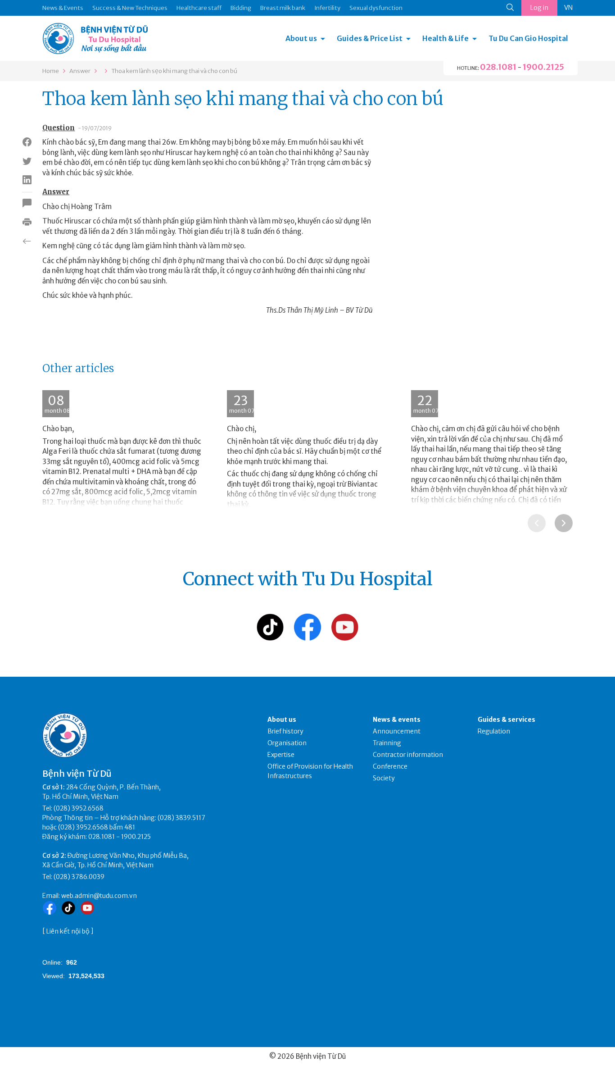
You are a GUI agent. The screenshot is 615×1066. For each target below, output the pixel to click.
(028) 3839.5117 (181, 818)
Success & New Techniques (129, 8)
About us (301, 38)
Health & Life (445, 38)
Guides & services (506, 719)
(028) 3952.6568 (79, 808)
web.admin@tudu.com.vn (99, 896)
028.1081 (498, 67)
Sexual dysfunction (375, 8)
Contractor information (408, 755)
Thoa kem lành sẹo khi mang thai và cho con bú (174, 71)
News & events (397, 719)
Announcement (397, 731)
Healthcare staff (199, 8)
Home (50, 71)
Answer (79, 71)
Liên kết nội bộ (68, 931)
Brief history (285, 731)
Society (384, 778)
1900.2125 (543, 67)
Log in (539, 8)
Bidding (241, 8)
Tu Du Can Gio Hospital (528, 38)
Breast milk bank (282, 8)
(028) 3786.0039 (79, 877)
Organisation (287, 743)
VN (568, 8)
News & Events (62, 8)
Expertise (280, 755)
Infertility (327, 8)
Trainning (387, 743)
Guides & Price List (369, 38)
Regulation (494, 731)
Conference (390, 766)
